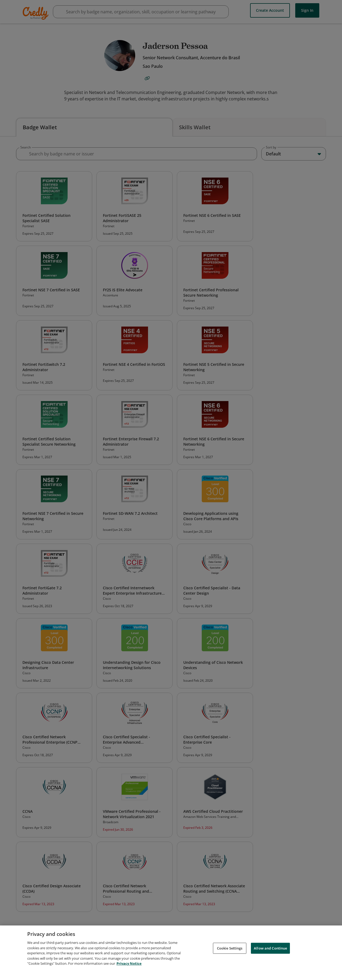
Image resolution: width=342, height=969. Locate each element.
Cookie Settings (230, 948)
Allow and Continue (270, 948)
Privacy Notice (129, 963)
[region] (171, 947)
